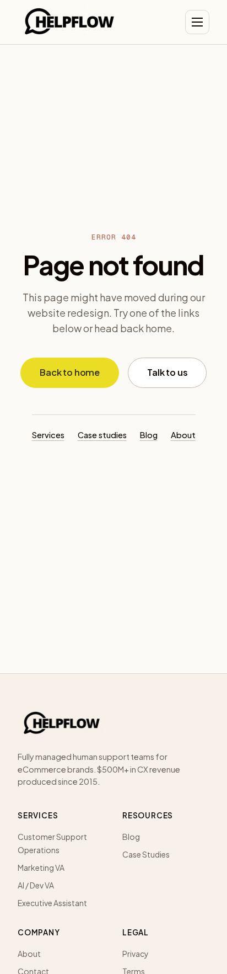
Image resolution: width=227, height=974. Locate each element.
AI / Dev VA (36, 885)
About (183, 435)
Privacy (135, 954)
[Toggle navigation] (197, 22)
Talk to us (167, 372)
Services (48, 435)
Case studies (102, 435)
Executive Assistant (52, 903)
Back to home (70, 372)
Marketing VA (41, 867)
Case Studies (146, 854)
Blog (149, 435)
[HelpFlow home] (69, 22)
